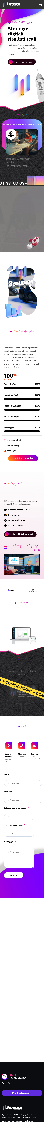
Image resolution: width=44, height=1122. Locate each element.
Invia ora (13, 875)
